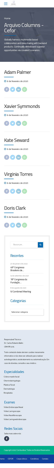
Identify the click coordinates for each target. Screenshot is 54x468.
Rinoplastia (8, 393)
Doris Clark (15, 208)
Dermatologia (9, 389)
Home (7, 18)
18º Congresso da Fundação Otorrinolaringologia (19, 281)
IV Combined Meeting (20, 291)
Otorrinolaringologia (12, 380)
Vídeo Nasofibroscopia (13, 415)
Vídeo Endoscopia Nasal (13, 407)
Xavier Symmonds (22, 106)
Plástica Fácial (9, 385)
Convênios (34, 459)
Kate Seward (16, 140)
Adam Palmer (17, 72)
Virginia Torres (18, 174)
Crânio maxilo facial (11, 376)
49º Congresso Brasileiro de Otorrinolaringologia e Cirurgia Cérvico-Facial (20, 269)
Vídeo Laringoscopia (12, 411)
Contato (45, 459)
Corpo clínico (22, 459)
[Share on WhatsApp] (24, 89)
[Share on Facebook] (6, 89)
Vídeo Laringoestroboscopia (15, 419)
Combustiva (21, 450)
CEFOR (10, 459)
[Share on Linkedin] (18, 89)
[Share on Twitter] (12, 89)
